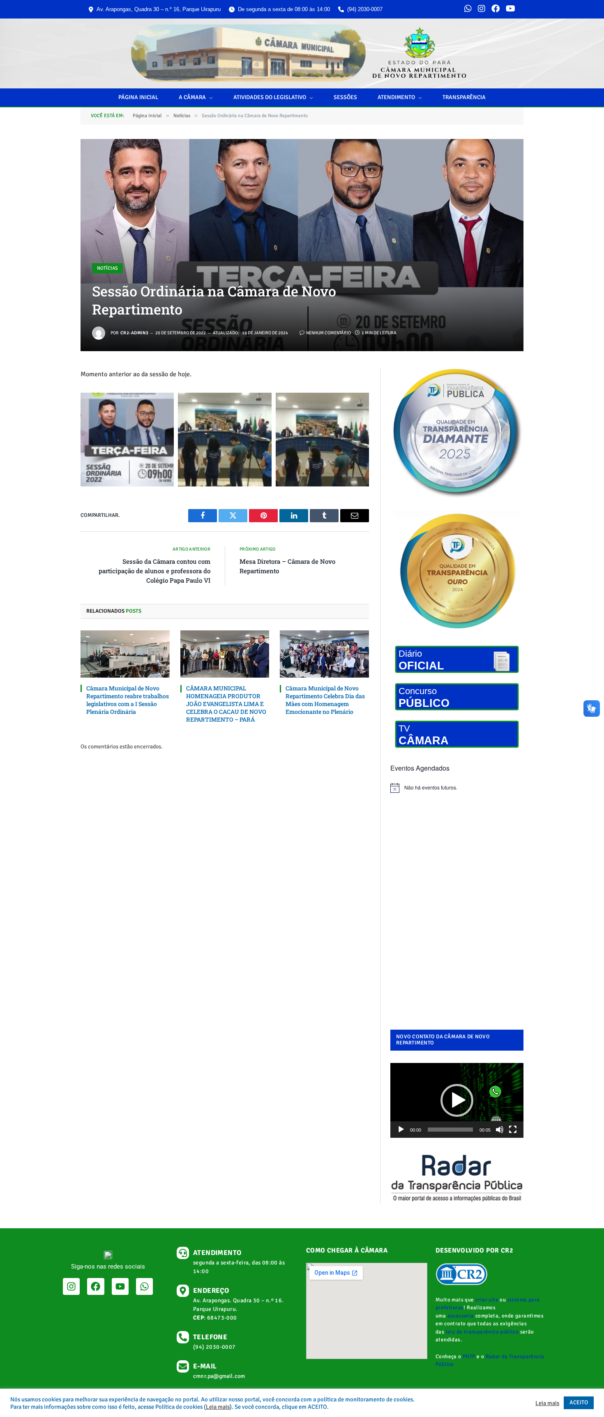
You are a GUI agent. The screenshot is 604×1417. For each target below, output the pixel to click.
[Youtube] (120, 1286)
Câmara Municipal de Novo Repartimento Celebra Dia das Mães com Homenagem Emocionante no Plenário (325, 699)
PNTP (469, 1356)
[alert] (456, 788)
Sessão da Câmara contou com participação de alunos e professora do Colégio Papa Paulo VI (154, 570)
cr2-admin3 (134, 333)
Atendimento (396, 97)
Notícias (107, 268)
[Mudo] (500, 1129)
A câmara (192, 97)
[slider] (450, 1130)
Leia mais (218, 1406)
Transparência (464, 97)
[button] (456, 1100)
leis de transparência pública (482, 1332)
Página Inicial (138, 97)
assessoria (460, 1316)
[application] (456, 1100)
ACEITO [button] (578, 1402)
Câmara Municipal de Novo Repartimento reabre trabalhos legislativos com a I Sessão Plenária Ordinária (127, 699)
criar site (486, 1300)
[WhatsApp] (468, 9)
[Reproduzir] (401, 1129)
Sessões (345, 97)
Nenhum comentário (328, 333)
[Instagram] (481, 9)
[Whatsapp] (144, 1286)
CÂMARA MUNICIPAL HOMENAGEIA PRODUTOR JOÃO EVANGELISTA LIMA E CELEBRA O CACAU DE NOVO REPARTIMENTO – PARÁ (226, 703)
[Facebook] (495, 9)
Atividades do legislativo (269, 97)
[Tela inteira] (513, 1129)
